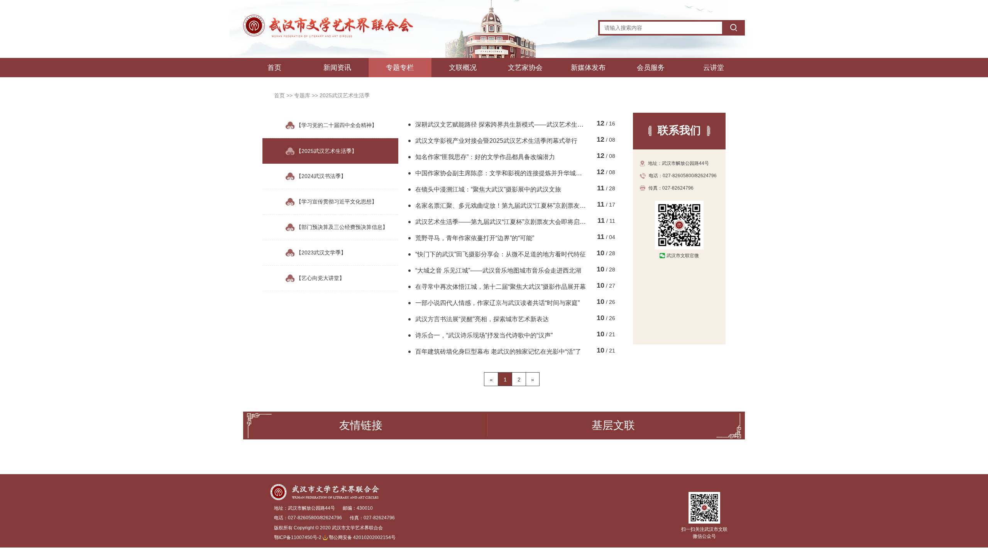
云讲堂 (713, 67)
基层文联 (613, 425)
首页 (274, 67)
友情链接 (360, 425)
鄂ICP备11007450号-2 (297, 537)
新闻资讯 (337, 67)
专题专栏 (400, 67)
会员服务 (651, 67)
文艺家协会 (525, 67)
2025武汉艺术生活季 (345, 95)
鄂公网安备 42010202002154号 (362, 537)
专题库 (303, 95)
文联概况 (463, 67)
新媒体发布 (588, 67)
